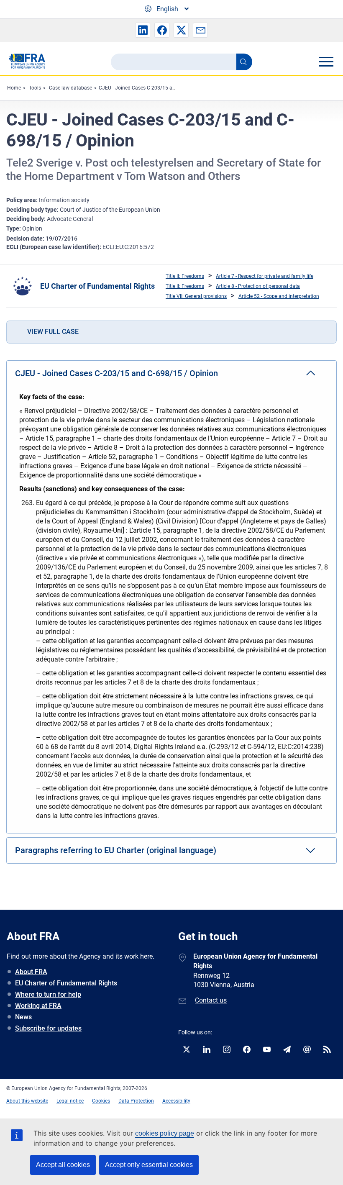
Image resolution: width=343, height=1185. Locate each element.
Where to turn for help (48, 994)
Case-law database (70, 88)
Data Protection (136, 1101)
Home (14, 88)
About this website (27, 1101)
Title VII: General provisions (196, 296)
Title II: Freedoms (185, 276)
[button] (142, 30)
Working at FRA (38, 1006)
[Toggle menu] (326, 61)
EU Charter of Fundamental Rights (97, 286)
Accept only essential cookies (149, 1164)
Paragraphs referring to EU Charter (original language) (115, 850)
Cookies (101, 1101)
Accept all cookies (63, 1164)
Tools (35, 88)
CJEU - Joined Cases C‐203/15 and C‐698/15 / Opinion (161, 88)
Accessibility (176, 1101)
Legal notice (70, 1101)
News (23, 1017)
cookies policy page (164, 1133)
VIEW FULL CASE (53, 332)
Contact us (211, 1000)
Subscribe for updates (48, 1028)
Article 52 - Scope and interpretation (278, 296)
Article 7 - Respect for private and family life (264, 276)
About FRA (31, 972)
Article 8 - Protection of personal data (258, 286)
